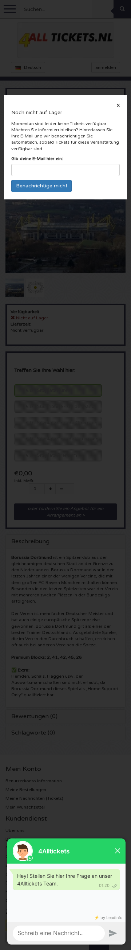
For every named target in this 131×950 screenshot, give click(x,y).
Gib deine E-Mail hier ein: (37, 158)
